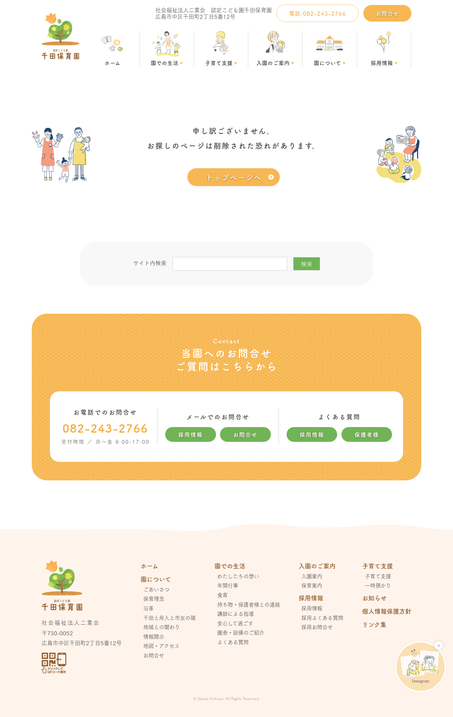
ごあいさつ (156, 589)
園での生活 (164, 63)
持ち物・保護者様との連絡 (248, 604)
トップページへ (234, 177)
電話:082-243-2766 (317, 13)
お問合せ (387, 13)
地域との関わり (161, 627)
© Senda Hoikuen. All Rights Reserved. (226, 698)
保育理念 (153, 598)
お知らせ (374, 597)
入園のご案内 (273, 63)
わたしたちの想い (238, 576)
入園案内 (311, 576)
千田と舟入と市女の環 (169, 617)
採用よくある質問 (322, 617)
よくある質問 (233, 642)
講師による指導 (235, 613)
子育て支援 (219, 63)
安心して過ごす (235, 623)
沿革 (148, 608)
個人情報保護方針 (386, 611)
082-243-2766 (105, 428)
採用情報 (382, 63)
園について (327, 63)
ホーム (112, 63)
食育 (222, 595)
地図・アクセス (161, 646)
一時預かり (378, 585)
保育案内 (311, 585)
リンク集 (374, 624)
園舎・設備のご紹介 (240, 632)
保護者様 (366, 434)
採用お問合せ (317, 627)
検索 (306, 263)
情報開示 (153, 636)
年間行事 (227, 585)
